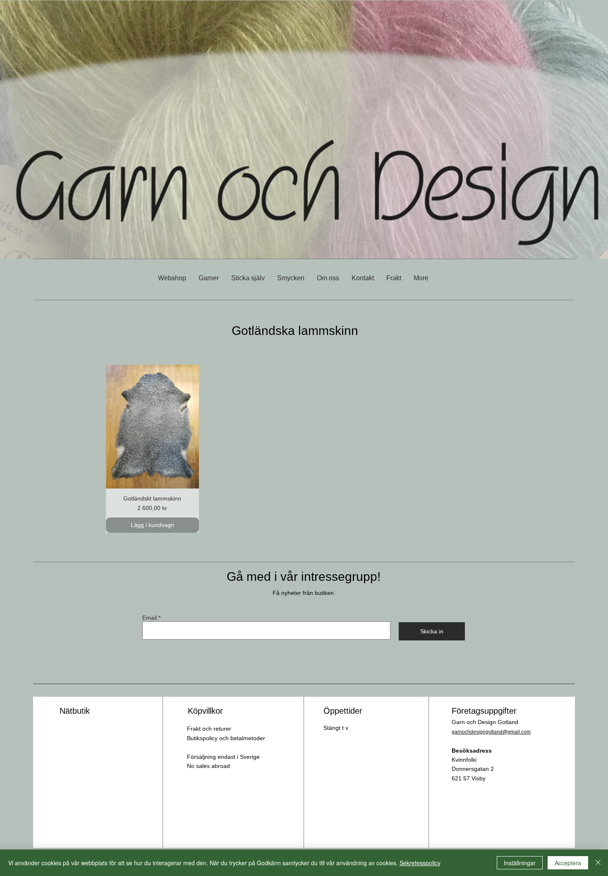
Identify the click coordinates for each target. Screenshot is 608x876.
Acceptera (568, 863)
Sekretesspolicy (420, 863)
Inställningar (520, 863)
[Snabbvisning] (152, 427)
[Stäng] (598, 862)
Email (149, 618)
